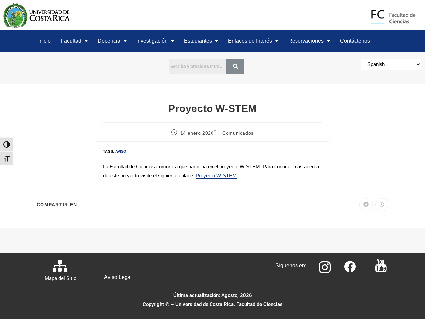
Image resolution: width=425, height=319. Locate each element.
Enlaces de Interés (250, 41)
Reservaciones (306, 41)
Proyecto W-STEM (216, 175)
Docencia (109, 41)
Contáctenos (355, 41)
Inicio (44, 41)
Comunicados (238, 133)
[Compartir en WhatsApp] (381, 204)
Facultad (71, 41)
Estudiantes (198, 41)
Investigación (152, 41)
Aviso (120, 151)
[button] (74, 41)
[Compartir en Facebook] (366, 204)
